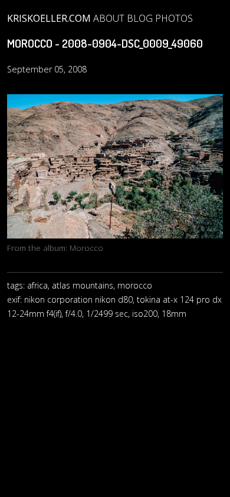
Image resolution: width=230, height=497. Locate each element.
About (108, 18)
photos (174, 18)
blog (140, 18)
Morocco (86, 247)
